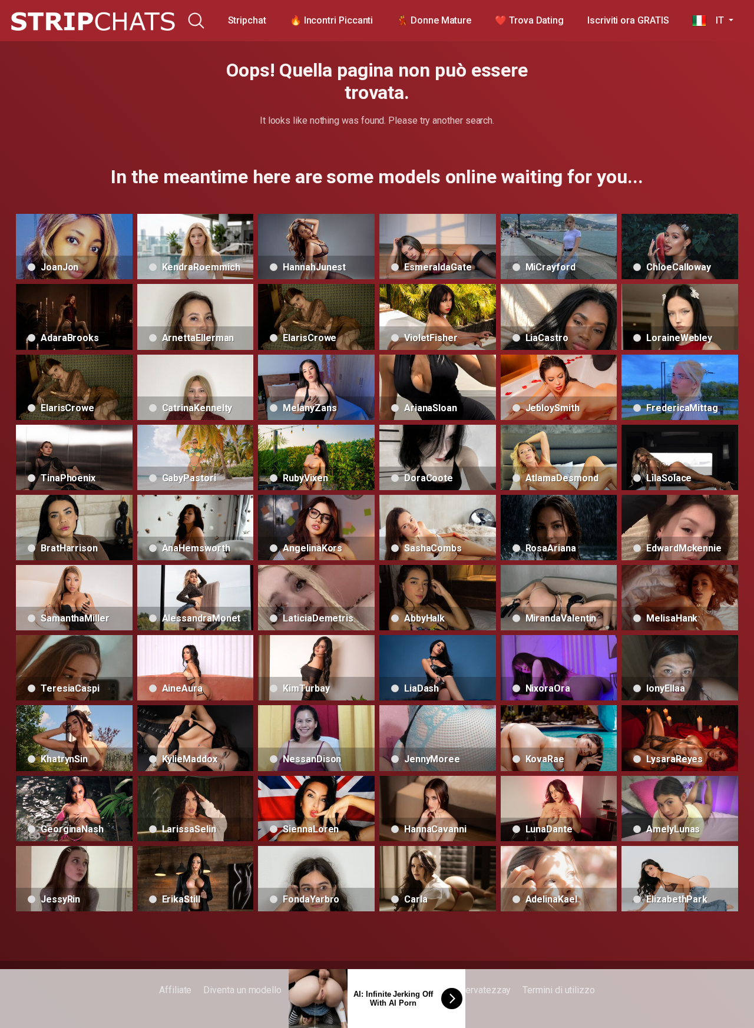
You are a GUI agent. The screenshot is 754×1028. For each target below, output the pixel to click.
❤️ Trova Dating (529, 20)
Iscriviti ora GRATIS (628, 20)
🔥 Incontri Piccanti (331, 20)
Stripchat (247, 20)
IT (716, 20)
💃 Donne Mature (433, 20)
